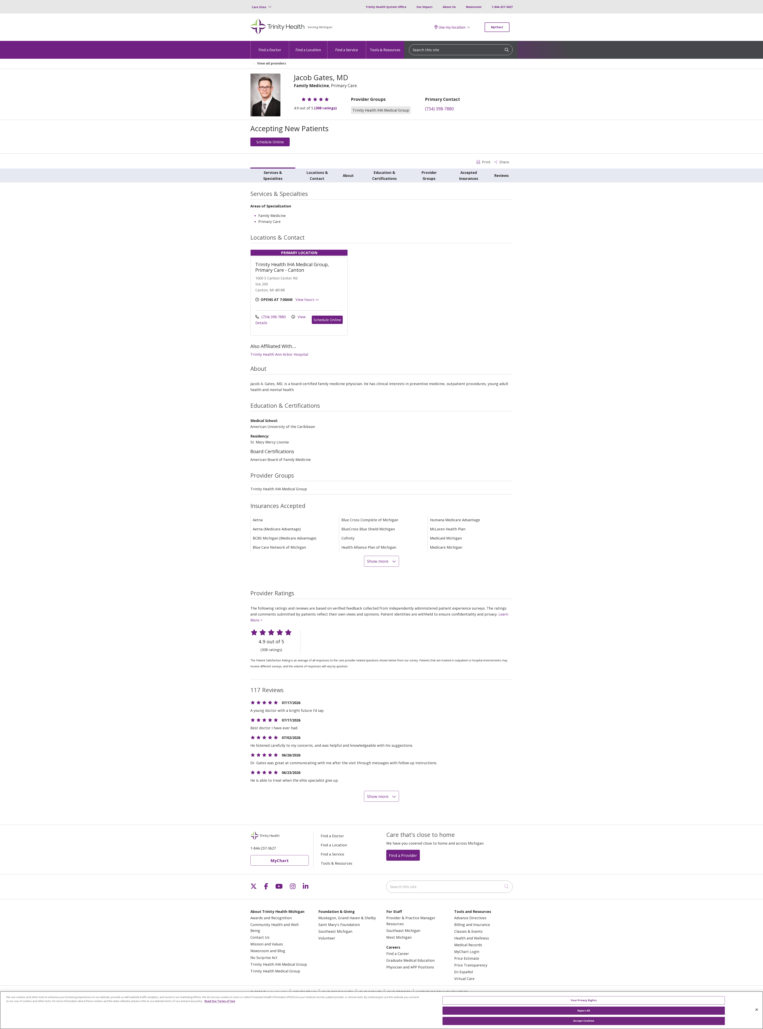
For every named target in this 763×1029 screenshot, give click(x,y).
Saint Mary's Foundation (339, 924)
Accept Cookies (583, 1020)
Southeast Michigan (335, 931)
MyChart (497, 27)
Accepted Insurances (468, 175)
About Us (449, 7)
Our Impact (424, 7)
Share (503, 162)
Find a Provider (403, 855)
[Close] (756, 1009)
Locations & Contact (317, 175)
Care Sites (259, 7)
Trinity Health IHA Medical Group (278, 964)
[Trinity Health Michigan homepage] (277, 27)
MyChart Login (466, 951)
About (348, 175)
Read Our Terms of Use (219, 1001)
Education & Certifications (384, 175)
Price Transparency (470, 965)
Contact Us (259, 937)
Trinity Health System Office (386, 7)
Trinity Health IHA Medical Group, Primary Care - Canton (292, 267)
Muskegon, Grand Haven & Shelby (347, 917)
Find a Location (308, 49)
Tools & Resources (385, 49)
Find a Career (397, 953)
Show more (378, 561)
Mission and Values (266, 944)
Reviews (501, 175)
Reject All (583, 1010)
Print (486, 162)
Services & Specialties (272, 175)
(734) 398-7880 (439, 109)
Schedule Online (270, 142)
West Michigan (399, 937)
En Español (463, 971)
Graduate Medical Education (410, 960)
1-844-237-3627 (502, 7)
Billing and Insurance (472, 924)
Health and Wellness (471, 938)
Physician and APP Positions (410, 967)
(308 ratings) (325, 108)
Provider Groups (429, 175)
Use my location (452, 27)
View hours (305, 299)
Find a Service (346, 49)
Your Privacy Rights (584, 1000)
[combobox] (461, 49)
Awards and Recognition (271, 917)
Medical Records (468, 944)
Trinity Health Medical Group (275, 971)
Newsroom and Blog (267, 950)
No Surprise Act (263, 957)
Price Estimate (466, 958)
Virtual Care (464, 978)
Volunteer (326, 938)
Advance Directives (470, 917)
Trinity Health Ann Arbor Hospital (279, 354)
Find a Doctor (270, 49)
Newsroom (473, 7)
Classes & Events (468, 931)
